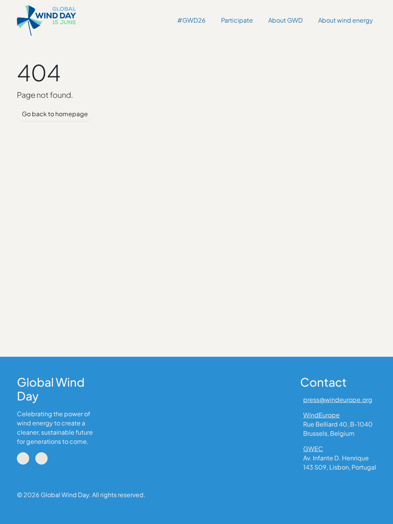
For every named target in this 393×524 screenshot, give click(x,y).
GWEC (313, 449)
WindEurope (321, 415)
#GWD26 (191, 20)
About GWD (285, 20)
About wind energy (345, 20)
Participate (237, 20)
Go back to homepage (55, 114)
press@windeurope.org (337, 399)
